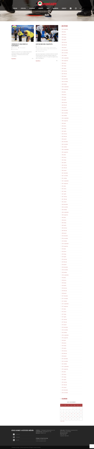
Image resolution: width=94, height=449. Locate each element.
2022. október (64, 146)
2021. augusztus (65, 183)
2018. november (65, 269)
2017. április (64, 316)
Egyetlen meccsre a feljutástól (44, 44)
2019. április (64, 256)
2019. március (64, 259)
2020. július (64, 217)
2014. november (65, 392)
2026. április (64, 39)
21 (71, 416)
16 (77, 413)
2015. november (65, 361)
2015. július (64, 371)
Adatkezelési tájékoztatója (41, 439)
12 (65, 413)
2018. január (64, 293)
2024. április (64, 99)
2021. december (65, 173)
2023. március (64, 133)
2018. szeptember (65, 275)
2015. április (64, 379)
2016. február (64, 353)
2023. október (64, 115)
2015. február (64, 384)
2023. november (65, 112)
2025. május (64, 65)
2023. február (64, 136)
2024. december (65, 78)
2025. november (65, 52)
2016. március (64, 350)
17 (80, 413)
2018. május (64, 282)
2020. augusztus (65, 214)
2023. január (64, 139)
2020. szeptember (65, 212)
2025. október (64, 55)
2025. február (64, 73)
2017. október (64, 301)
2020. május (64, 222)
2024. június (64, 94)
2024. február (64, 105)
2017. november (65, 298)
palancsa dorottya (43, 50)
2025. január (64, 76)
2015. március (64, 382)
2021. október (64, 178)
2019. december (65, 235)
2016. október (64, 332)
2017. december (65, 295)
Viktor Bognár (15, 49)
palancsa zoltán (46, 48)
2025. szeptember (65, 58)
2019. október (64, 241)
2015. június (64, 374)
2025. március (64, 71)
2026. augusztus (65, 29)
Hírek (48, 8)
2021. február (64, 199)
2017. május (64, 314)
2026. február (64, 44)
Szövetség (23, 8)
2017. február (64, 322)
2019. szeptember (65, 243)
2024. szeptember (65, 86)
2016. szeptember (65, 335)
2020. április (64, 225)
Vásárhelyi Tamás (40, 51)
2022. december (65, 141)
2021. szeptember (65, 180)
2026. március (64, 42)
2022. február (64, 167)
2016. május (64, 345)
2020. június (64, 220)
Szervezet (64, 8)
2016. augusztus (65, 337)
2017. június (64, 311)
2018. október (64, 272)
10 (80, 410)
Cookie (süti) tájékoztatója (41, 441)
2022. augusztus (65, 152)
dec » (64, 421)
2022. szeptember (65, 149)
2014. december (65, 390)
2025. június (64, 63)
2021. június (64, 188)
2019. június (64, 251)
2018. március (64, 288)
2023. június (64, 126)
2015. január (64, 387)
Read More (14, 58)
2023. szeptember (65, 118)
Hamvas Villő (52, 48)
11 (61, 413)
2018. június (64, 280)
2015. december (65, 358)
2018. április (64, 285)
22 (74, 416)
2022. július (64, 154)
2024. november (65, 81)
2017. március (64, 319)
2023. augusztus (65, 120)
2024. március (64, 102)
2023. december (65, 110)
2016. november (65, 329)
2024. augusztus (65, 89)
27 (68, 419)
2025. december (65, 50)
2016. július (64, 340)
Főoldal (15, 8)
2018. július (64, 277)
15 (74, 413)
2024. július (64, 92)
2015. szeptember (65, 366)
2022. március (64, 165)
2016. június (64, 343)
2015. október (64, 363)
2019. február (64, 261)
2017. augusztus (65, 306)
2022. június (64, 157)
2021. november (65, 175)
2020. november (65, 207)
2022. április (64, 162)
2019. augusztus (65, 246)
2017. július (64, 309)
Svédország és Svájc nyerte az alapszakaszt (20, 45)
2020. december (65, 204)
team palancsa (40, 47)
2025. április (64, 68)
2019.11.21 (15, 47)
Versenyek (40, 8)
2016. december (65, 327)
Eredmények (55, 8)
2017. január (64, 324)
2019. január (64, 264)
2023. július (64, 123)
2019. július (64, 248)
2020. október (64, 209)
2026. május (64, 37)
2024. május (64, 97)
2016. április (64, 348)
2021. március (64, 196)
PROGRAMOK (32, 8)
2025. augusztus (65, 60)
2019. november (65, 238)
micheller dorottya (39, 48)
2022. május (64, 160)
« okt (61, 421)
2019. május (64, 254)
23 (77, 416)
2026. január (64, 47)
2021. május (64, 191)
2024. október (64, 84)
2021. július (64, 186)
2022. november (65, 144)
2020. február (64, 230)
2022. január (64, 170)
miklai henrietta (53, 47)
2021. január (64, 201)
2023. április (64, 131)
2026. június (64, 34)
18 (61, 416)
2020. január (64, 233)
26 (65, 419)
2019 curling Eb (22, 47)
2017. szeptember (65, 303)
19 (65, 416)
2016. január (64, 356)
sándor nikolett (46, 47)
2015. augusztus (65, 369)
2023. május (64, 128)
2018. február (64, 290)
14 (71, 413)
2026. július (64, 31)
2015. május (64, 377)
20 (68, 416)
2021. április (64, 193)
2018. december (65, 267)
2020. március (64, 227)
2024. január (64, 107)
